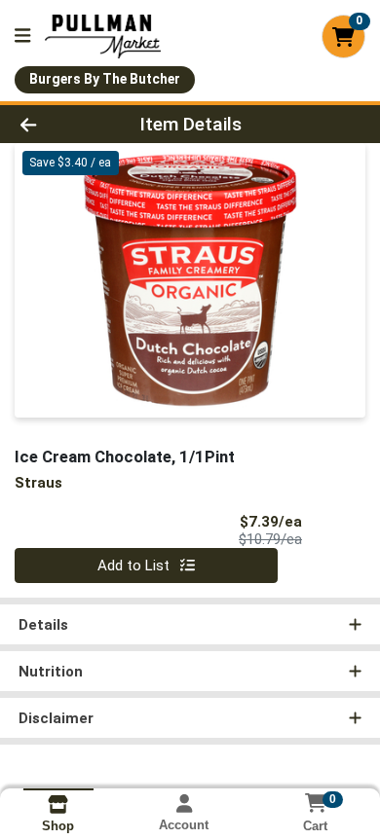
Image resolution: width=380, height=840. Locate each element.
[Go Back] (58, 124)
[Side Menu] (22, 36)
